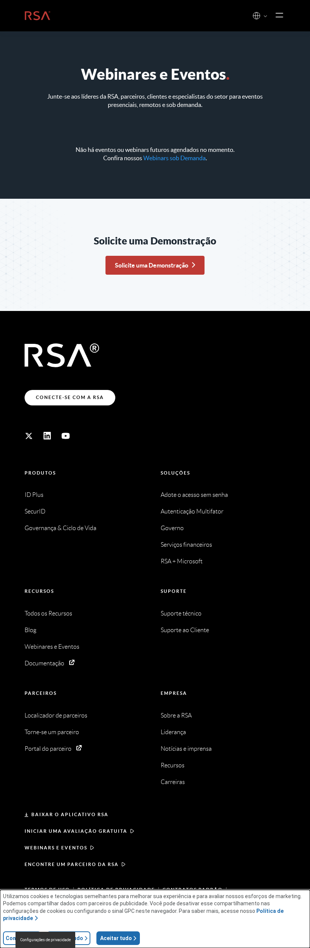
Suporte (174, 591)
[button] (265, 16)
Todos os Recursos (48, 613)
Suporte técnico (181, 613)
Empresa (174, 693)
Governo (172, 528)
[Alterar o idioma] (256, 15)
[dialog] (155, 919)
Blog (30, 630)
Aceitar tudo (116, 938)
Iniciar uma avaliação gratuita (76, 831)
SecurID (35, 511)
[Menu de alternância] (279, 15)
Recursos (39, 591)
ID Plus (34, 495)
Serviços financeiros (186, 544)
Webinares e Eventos (52, 646)
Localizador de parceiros (56, 715)
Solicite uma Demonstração (151, 265)
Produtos (40, 472)
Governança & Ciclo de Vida (60, 528)
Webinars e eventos (56, 847)
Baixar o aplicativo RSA (69, 814)
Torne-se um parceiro (52, 732)
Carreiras (173, 782)
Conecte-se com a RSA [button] (70, 397)
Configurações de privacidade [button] (45, 940)
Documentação (44, 663)
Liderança (173, 732)
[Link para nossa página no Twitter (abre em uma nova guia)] (29, 436)
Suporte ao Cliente (185, 630)
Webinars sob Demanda (174, 158)
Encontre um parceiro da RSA (72, 864)
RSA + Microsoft (182, 561)
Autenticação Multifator (192, 511)
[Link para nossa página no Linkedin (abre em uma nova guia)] (47, 436)
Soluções (175, 472)
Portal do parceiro (48, 748)
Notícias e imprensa (186, 748)
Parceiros (41, 693)
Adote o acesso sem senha (194, 495)
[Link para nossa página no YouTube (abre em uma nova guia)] (66, 436)
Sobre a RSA (176, 715)
